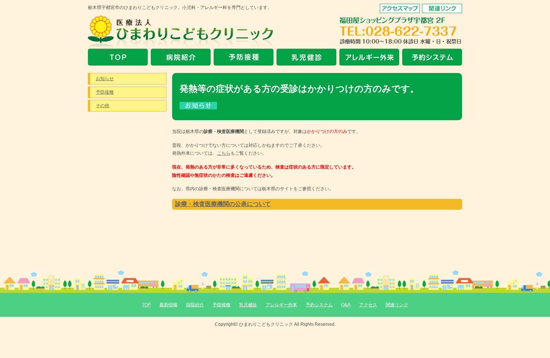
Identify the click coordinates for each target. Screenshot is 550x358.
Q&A (346, 304)
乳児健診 (248, 304)
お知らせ (105, 78)
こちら (223, 153)
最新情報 (168, 304)
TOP (146, 304)
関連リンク (397, 304)
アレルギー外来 (281, 304)
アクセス (368, 304)
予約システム (319, 304)
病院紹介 (195, 304)
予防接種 (105, 92)
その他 (102, 105)
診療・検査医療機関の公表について (223, 204)
